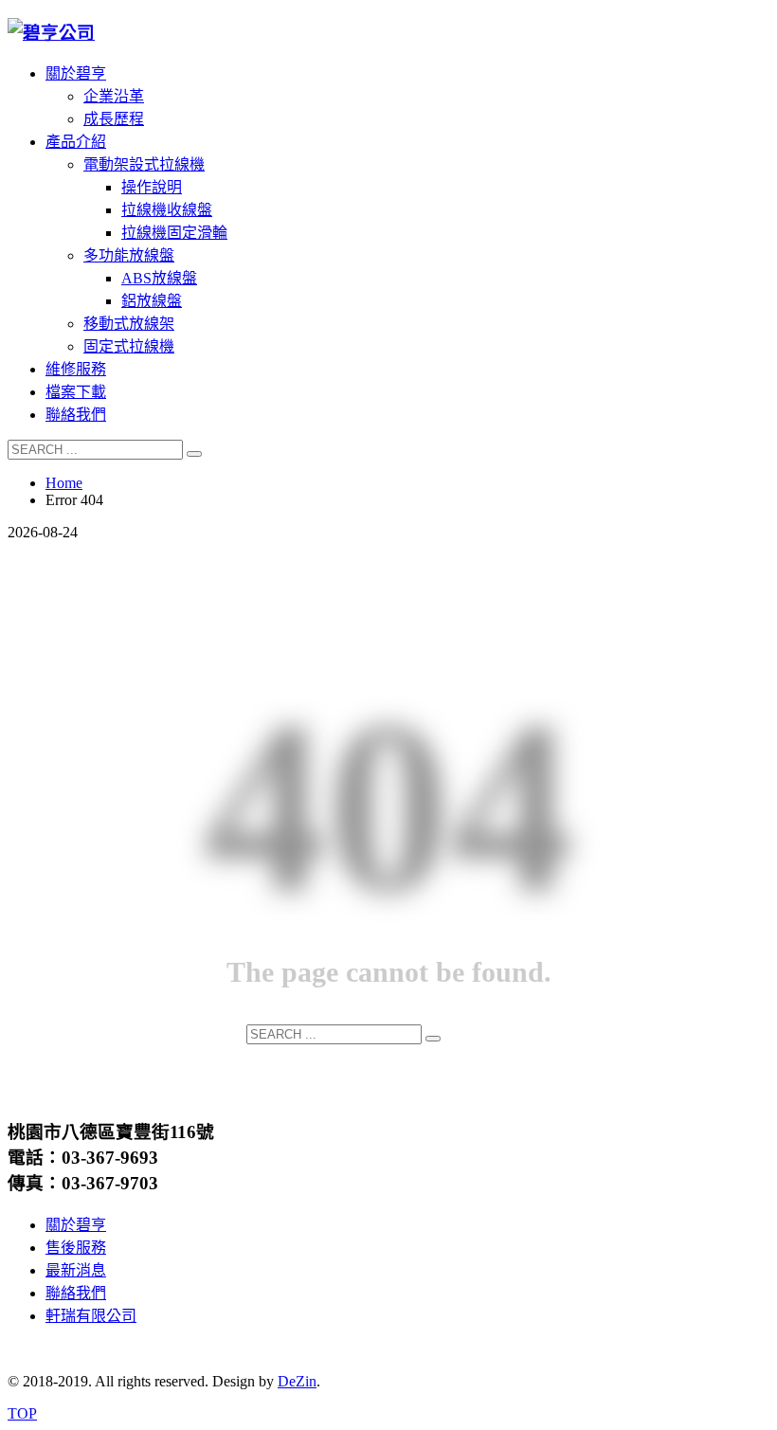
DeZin (297, 1381)
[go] (194, 454)
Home (63, 483)
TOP (22, 1413)
